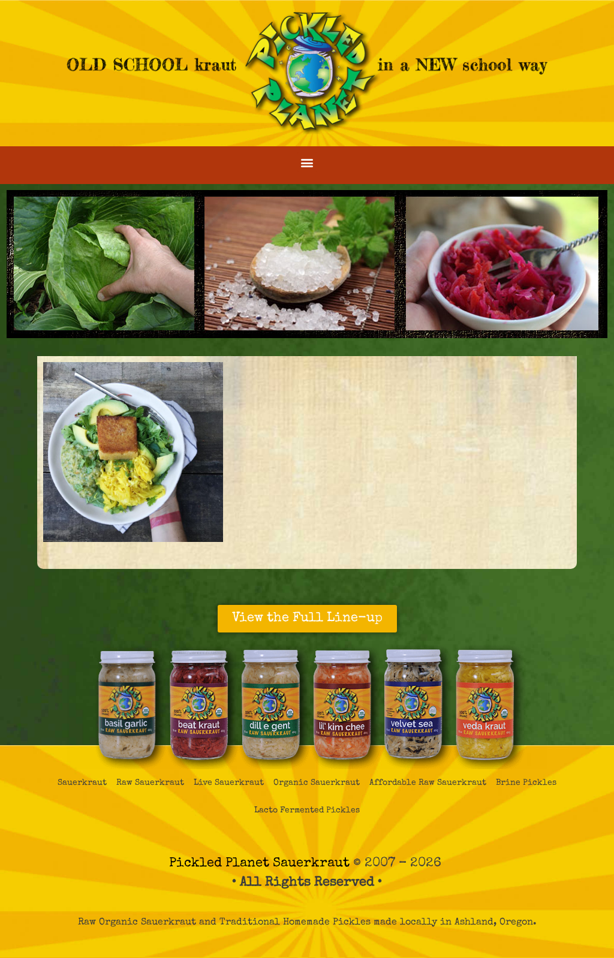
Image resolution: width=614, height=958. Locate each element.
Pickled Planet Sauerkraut (259, 863)
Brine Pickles (526, 783)
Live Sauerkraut (229, 783)
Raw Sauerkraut (150, 783)
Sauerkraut (82, 783)
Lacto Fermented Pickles (307, 810)
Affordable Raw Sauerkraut (427, 783)
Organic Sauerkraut (316, 783)
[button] (307, 162)
